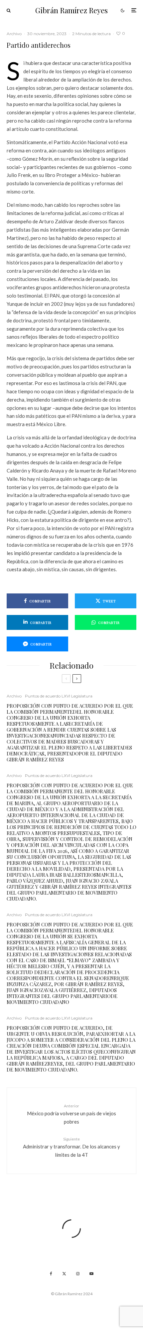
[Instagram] (77, 1274)
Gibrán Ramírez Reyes (71, 10)
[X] (64, 1274)
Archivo (14, 33)
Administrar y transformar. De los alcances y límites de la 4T (71, 1147)
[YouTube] (91, 1274)
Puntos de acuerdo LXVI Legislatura (58, 695)
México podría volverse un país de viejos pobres (71, 1114)
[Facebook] (51, 1274)
